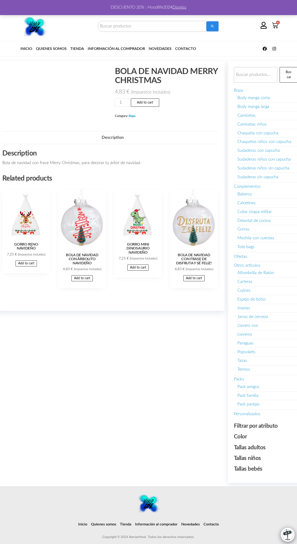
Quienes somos (51, 49)
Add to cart (145, 102)
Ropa (132, 116)
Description (113, 138)
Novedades (160, 49)
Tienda (77, 49)
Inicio (26, 49)
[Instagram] (274, 49)
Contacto (185, 49)
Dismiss (179, 7)
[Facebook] (265, 49)
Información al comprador (116, 49)
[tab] (112, 138)
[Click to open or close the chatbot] (288, 535)
